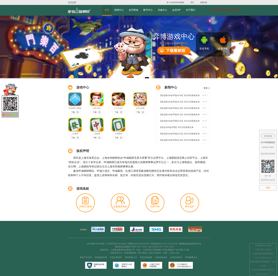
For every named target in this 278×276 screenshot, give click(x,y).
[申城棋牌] (79, 10)
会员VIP (176, 10)
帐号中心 (148, 10)
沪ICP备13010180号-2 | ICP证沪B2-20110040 (106, 244)
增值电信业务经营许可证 (190, 244)
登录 (192, 2)
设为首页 (72, 2)
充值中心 (162, 10)
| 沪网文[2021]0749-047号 (137, 244)
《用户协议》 (143, 253)
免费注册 (203, 2)
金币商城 (133, 10)
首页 (107, 10)
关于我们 (190, 10)
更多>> (207, 88)
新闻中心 (119, 10)
